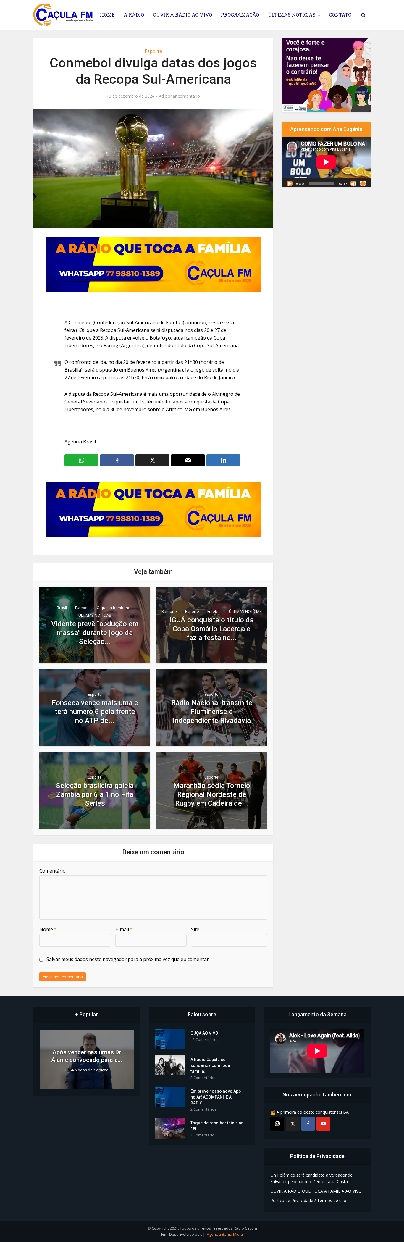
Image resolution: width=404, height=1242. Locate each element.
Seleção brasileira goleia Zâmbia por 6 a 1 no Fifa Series (95, 794)
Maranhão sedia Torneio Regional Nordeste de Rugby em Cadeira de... (211, 794)
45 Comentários (204, 1039)
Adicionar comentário (179, 96)
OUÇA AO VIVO (204, 1033)
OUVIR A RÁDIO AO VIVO (182, 15)
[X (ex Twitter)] (293, 1124)
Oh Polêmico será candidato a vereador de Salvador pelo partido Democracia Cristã (311, 1178)
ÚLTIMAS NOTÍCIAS (292, 15)
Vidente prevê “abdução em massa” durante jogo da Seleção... (94, 633)
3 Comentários (203, 1077)
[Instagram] (277, 1124)
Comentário (52, 871)
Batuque (169, 611)
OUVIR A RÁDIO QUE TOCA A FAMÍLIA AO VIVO (316, 1191)
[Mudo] (353, 183)
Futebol (81, 607)
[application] (326, 162)
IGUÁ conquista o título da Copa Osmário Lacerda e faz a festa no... (211, 629)
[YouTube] (323, 1124)
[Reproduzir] (290, 183)
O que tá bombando (115, 607)
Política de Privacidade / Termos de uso (308, 1200)
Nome (48, 929)
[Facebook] (308, 1124)
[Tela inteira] (363, 183)
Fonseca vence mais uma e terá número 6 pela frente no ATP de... (95, 712)
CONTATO (340, 15)
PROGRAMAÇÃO (240, 15)
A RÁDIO (134, 15)
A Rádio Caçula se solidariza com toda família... (210, 1065)
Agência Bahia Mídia (225, 1234)
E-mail (124, 929)
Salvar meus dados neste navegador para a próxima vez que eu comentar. (128, 959)
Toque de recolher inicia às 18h (216, 1125)
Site (195, 929)
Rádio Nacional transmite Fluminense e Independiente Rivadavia (211, 712)
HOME (107, 15)
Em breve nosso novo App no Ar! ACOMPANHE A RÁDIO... (215, 1097)
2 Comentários (203, 1109)
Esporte (153, 51)
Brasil (62, 607)
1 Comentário (202, 1135)
